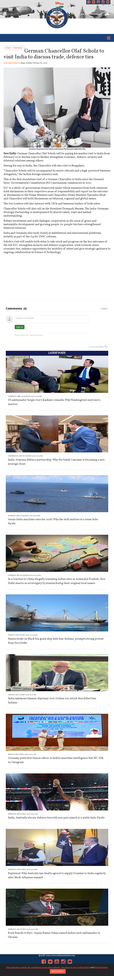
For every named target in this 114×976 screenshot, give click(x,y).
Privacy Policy (101, 967)
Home (8, 48)
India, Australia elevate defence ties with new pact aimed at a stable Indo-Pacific (56, 818)
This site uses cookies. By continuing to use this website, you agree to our (41, 967)
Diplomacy (18, 48)
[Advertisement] (57, 276)
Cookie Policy (83, 967)
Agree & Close (58, 971)
